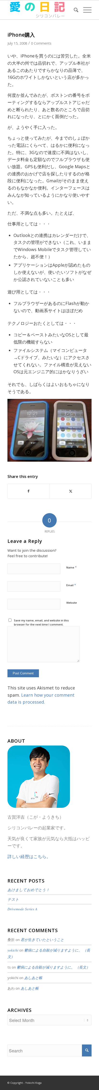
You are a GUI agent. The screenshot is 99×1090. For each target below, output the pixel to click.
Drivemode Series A (22, 908)
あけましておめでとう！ (28, 889)
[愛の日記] (41, 9)
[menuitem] (73, 9)
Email (71, 585)
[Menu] (85, 9)
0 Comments (41, 43)
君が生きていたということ (42, 939)
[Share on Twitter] (70, 491)
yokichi (12, 950)
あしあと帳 (33, 977)
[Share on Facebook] (29, 491)
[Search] (73, 9)
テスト (13, 899)
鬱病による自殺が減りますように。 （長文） (53, 967)
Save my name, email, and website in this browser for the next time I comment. (41, 622)
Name (71, 567)
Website (71, 602)
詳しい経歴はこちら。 (29, 856)
